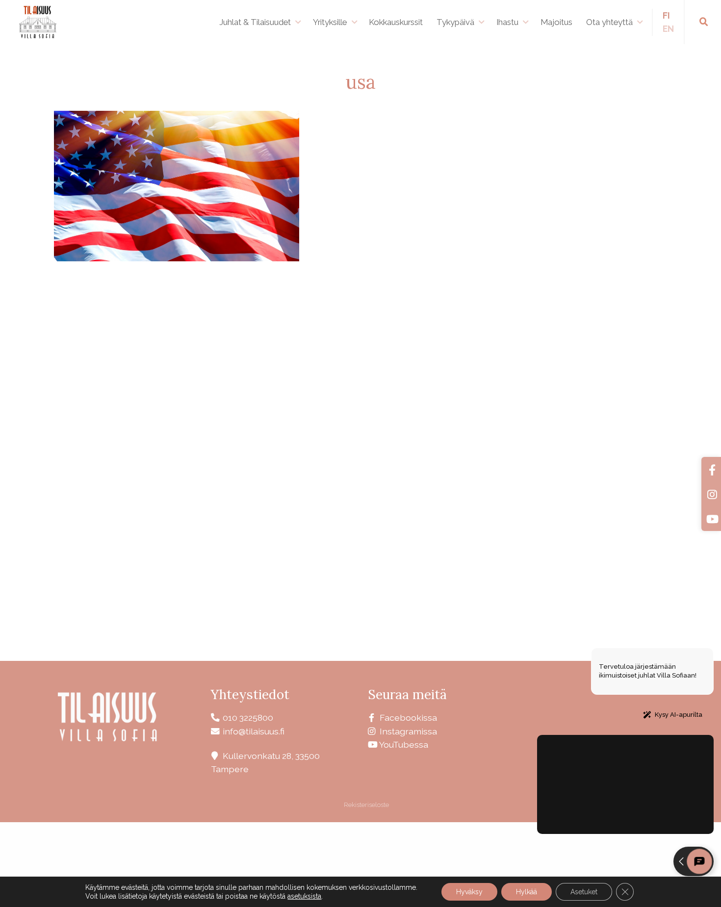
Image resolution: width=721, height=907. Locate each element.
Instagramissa (408, 731)
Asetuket (583, 892)
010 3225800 (248, 717)
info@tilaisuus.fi (253, 731)
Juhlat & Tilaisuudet (255, 22)
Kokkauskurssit (396, 22)
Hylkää (526, 892)
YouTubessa (403, 744)
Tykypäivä (455, 22)
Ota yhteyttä (609, 22)
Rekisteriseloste (365, 804)
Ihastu (507, 22)
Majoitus (556, 22)
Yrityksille (330, 22)
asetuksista (304, 896)
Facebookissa (408, 717)
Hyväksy (469, 892)
